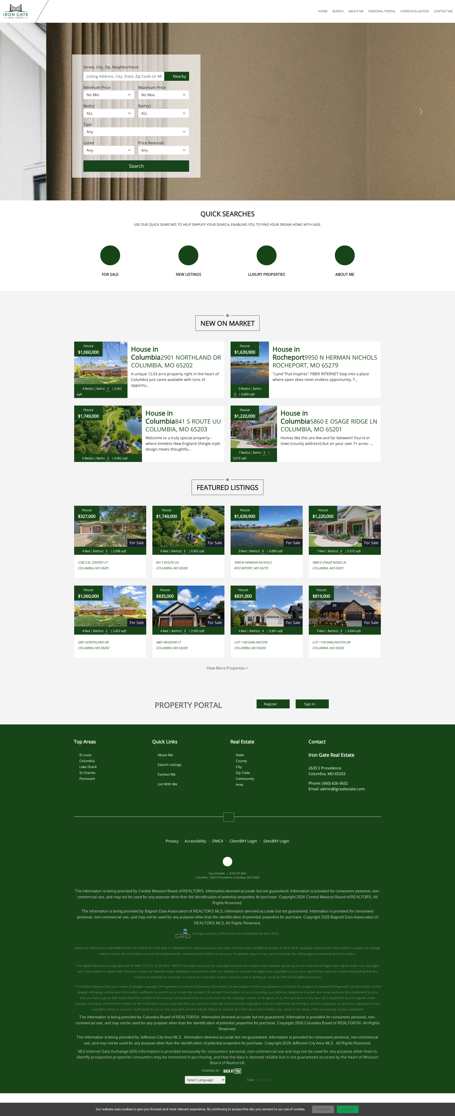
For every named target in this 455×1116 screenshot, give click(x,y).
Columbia (87, 761)
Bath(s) (144, 105)
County (241, 761)
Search (144, 166)
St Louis (85, 755)
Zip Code (243, 772)
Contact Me (167, 774)
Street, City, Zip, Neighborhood (110, 67)
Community (245, 778)
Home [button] (323, 11)
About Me (165, 755)
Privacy (172, 841)
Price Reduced (151, 142)
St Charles (87, 772)
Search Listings (170, 764)
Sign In (310, 704)
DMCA (217, 841)
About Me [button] (356, 11)
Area (239, 784)
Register (271, 704)
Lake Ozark (88, 766)
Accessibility (195, 841)
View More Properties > (227, 668)
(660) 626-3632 (335, 783)
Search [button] (338, 11)
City (239, 766)
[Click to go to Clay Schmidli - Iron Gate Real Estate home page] (18, 11)
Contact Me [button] (443, 11)
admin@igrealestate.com (342, 788)
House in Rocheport (289, 352)
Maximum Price (152, 87)
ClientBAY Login (243, 841)
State (240, 755)
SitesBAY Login (276, 841)
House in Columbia (146, 352)
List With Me (167, 784)
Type (87, 124)
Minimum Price (96, 87)
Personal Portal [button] (382, 11)
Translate (262, 1080)
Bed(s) (89, 105)
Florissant (87, 778)
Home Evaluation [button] (414, 11)
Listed (88, 142)
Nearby (179, 76)
